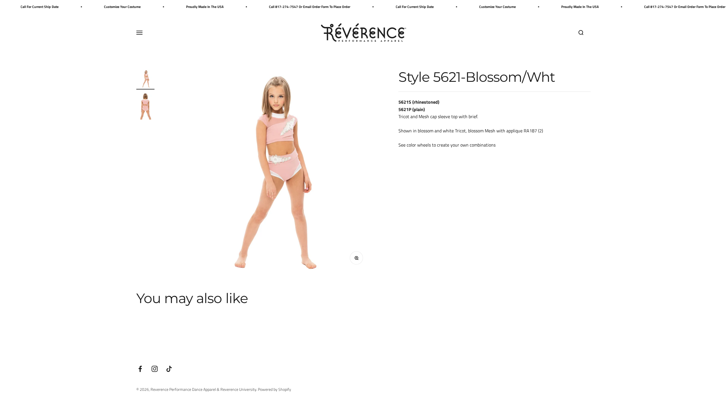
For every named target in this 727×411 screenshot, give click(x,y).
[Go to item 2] (145, 106)
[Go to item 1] (145, 79)
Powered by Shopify (274, 389)
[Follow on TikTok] (169, 369)
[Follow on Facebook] (140, 369)
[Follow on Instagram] (154, 369)
